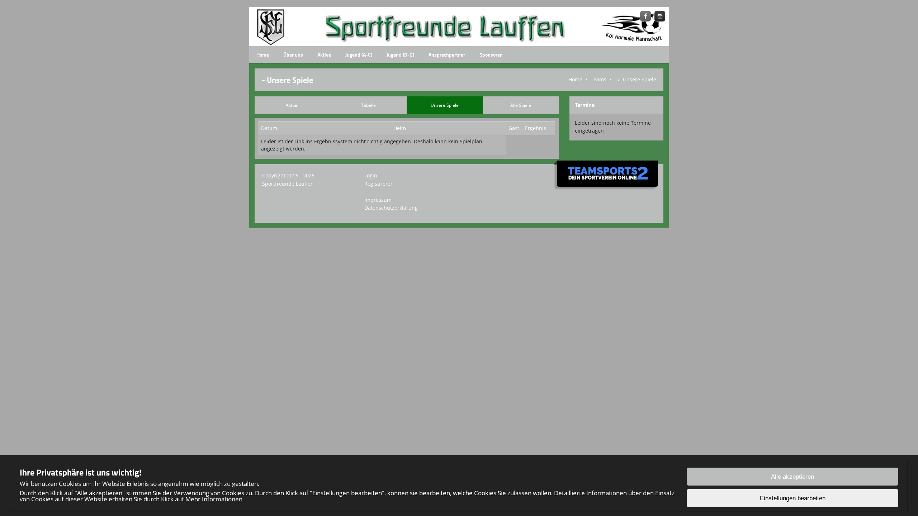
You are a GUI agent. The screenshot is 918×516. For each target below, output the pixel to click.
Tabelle (368, 105)
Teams (598, 79)
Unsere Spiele (639, 79)
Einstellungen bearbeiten (792, 498)
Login (370, 175)
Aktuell (292, 105)
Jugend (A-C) (358, 54)
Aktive (324, 54)
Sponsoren (491, 54)
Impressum (378, 199)
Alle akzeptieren (792, 476)
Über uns (293, 54)
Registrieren (379, 183)
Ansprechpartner (447, 54)
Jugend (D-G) (400, 54)
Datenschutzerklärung (391, 207)
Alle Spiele (520, 105)
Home (262, 54)
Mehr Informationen (213, 499)
